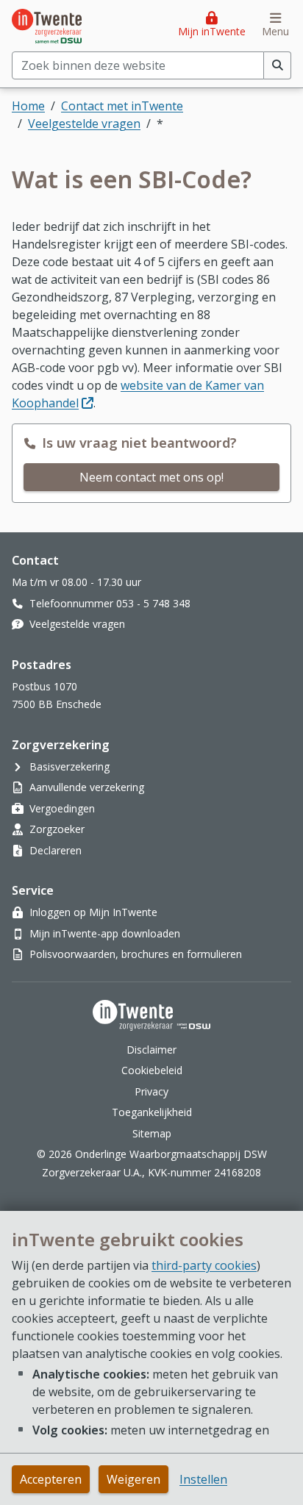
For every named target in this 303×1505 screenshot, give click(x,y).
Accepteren (51, 1479)
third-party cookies (204, 1265)
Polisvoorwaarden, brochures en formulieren (135, 954)
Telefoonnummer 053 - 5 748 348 (109, 603)
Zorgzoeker (57, 829)
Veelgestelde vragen (84, 123)
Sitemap (151, 1133)
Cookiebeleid (151, 1070)
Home (28, 106)
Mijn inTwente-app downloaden (104, 933)
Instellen (203, 1479)
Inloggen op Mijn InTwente (93, 912)
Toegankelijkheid (152, 1112)
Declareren (55, 850)
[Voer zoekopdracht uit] (277, 65)
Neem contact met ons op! (151, 477)
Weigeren (133, 1479)
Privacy (151, 1091)
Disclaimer (151, 1050)
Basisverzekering (69, 766)
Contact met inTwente (122, 106)
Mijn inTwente (212, 31)
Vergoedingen (62, 808)
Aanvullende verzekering (86, 787)
